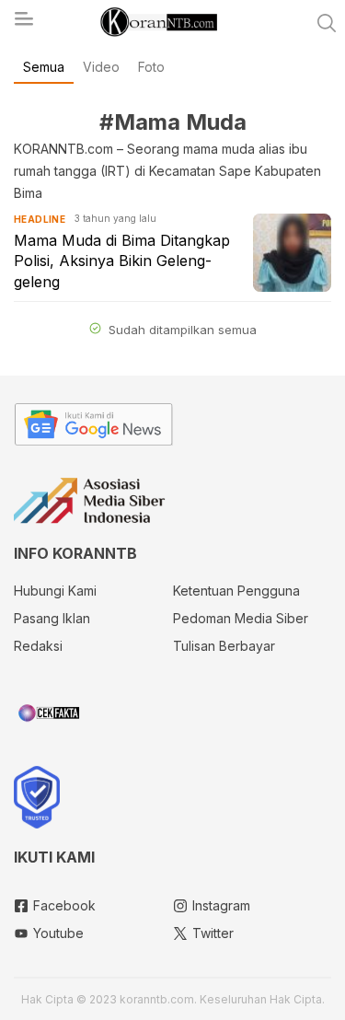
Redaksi (38, 646)
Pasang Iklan (52, 618)
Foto (151, 67)
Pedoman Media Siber (240, 618)
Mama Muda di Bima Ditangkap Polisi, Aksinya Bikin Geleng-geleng (122, 261)
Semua (43, 67)
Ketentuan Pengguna (236, 590)
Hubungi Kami (55, 590)
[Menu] (23, 24)
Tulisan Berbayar (224, 646)
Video (101, 67)
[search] (326, 23)
